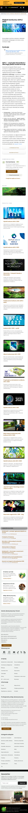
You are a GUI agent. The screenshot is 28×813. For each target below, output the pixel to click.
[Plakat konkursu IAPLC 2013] (14, 31)
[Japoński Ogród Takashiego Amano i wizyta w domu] (14, 485)
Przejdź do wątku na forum (13, 178)
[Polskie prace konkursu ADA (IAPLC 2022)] (14, 299)
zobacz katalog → (19, 3)
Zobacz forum (6, 645)
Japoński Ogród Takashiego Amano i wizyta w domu (13, 487)
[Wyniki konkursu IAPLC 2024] (14, 219)
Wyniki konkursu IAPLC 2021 (11, 407)
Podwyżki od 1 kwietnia (8, 537)
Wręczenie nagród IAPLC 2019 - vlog (13, 514)
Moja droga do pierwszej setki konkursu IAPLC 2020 (12, 434)
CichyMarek (13, 538)
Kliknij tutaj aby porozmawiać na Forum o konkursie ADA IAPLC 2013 (15, 51)
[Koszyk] (23, 7)
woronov (14, 548)
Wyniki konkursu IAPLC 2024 (11, 221)
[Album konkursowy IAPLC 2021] (14, 352)
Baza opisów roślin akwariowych (8, 636)
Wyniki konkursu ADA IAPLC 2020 (12, 461)
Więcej (20, 788)
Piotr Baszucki (14, 534)
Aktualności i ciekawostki (20, 13)
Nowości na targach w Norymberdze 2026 (13, 561)
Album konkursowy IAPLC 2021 (11, 354)
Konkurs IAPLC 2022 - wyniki (11, 328)
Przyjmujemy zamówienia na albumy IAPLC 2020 (13, 380)
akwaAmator (15, 558)
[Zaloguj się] (20, 7)
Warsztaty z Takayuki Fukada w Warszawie (12, 274)
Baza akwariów (4, 634)
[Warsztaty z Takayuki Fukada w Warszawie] (14, 271)
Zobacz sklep (6, 728)
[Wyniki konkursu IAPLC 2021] (14, 405)
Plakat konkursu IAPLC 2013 (12, 21)
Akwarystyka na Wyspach (9, 547)
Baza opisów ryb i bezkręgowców (9, 638)
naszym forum (18, 144)
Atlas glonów (4, 640)
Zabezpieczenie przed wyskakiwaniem (12, 557)
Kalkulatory (3, 642)
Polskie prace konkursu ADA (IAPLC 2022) (13, 301)
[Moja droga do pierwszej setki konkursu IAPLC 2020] (14, 431)
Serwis (7, 13)
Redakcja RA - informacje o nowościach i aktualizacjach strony (12, 552)
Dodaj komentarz (12, 171)
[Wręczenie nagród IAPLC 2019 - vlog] (14, 512)
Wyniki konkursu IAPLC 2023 (11, 247)
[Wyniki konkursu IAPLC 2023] (14, 245)
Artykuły (12, 13)
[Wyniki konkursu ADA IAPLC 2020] (14, 459)
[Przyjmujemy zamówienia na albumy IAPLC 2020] (14, 378)
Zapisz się (22, 783)
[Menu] (1, 7)
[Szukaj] (6, 8)
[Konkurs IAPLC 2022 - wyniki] (14, 326)
